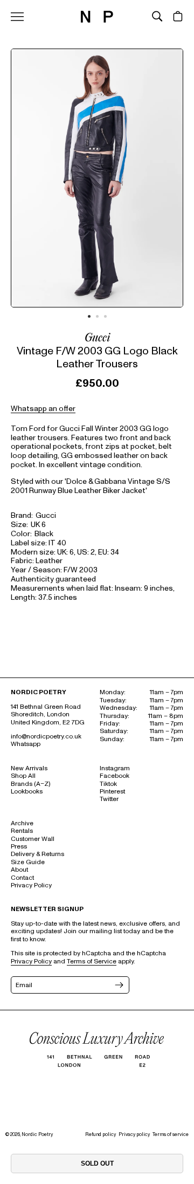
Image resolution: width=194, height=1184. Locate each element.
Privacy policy (134, 1134)
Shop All (23, 776)
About (19, 869)
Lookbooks (27, 791)
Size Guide (28, 862)
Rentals (22, 831)
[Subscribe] (118, 985)
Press (19, 846)
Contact (22, 877)
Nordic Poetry (37, 1134)
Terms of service (171, 1134)
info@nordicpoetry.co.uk (46, 736)
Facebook (114, 776)
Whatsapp (25, 744)
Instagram (115, 768)
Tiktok (108, 784)
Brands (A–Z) (30, 784)
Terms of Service (91, 961)
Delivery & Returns (37, 854)
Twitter (109, 799)
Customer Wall (32, 839)
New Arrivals (29, 768)
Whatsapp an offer (43, 408)
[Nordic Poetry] (97, 20)
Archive (22, 823)
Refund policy (100, 1134)
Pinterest (112, 791)
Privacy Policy (31, 885)
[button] (157, 16)
